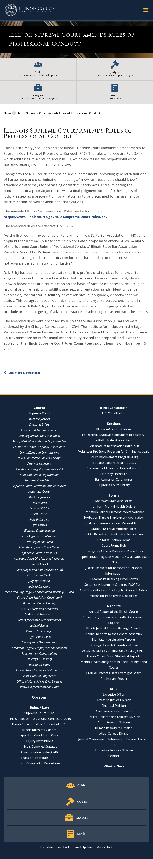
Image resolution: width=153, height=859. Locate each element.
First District (39, 503)
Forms (114, 495)
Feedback (63, 847)
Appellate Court (39, 491)
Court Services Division (114, 722)
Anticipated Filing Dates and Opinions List (39, 441)
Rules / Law (39, 707)
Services (114, 423)
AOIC (114, 689)
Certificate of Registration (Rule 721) (39, 469)
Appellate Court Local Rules (39, 553)
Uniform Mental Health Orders (113, 506)
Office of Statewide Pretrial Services (39, 681)
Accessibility (105, 847)
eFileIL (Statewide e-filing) (114, 440)
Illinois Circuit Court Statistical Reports (114, 656)
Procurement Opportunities (39, 653)
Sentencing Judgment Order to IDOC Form (113, 585)
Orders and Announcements (39, 430)
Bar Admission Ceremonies (114, 479)
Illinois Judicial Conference (39, 676)
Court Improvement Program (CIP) (114, 457)
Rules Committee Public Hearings (39, 458)
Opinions (39, 697)
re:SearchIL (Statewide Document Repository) (113, 435)
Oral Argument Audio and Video (39, 436)
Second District (39, 508)
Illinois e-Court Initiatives (113, 429)
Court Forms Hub (114, 545)
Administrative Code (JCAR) (39, 752)
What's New (114, 766)
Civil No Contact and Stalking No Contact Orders (113, 590)
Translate (46, 847)
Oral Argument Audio (39, 542)
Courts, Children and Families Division (114, 717)
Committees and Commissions (39, 452)
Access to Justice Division (113, 700)
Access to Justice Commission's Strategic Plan (113, 651)
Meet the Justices (39, 419)
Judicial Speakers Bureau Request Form (113, 523)
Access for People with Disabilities (39, 620)
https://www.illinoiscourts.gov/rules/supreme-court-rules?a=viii (57, 216)
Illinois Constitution (113, 408)
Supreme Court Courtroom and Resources (39, 486)
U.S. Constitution (113, 413)
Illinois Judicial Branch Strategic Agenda (113, 628)
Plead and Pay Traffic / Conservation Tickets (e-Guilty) (39, 592)
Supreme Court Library (39, 480)
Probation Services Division (114, 750)
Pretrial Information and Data (39, 687)
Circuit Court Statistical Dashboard (39, 598)
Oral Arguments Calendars (39, 536)
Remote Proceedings (39, 631)
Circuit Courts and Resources (39, 609)
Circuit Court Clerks (39, 575)
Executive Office (114, 694)
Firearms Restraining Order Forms (114, 579)
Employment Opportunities (39, 642)
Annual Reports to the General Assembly (113, 634)
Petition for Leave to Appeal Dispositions (39, 447)
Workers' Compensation (39, 531)
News (7, 113)
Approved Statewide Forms (113, 501)
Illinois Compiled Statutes (39, 747)
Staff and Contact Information (39, 475)
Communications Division (114, 711)
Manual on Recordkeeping (39, 603)
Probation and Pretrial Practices (113, 463)
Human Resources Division (113, 728)
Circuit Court (39, 564)
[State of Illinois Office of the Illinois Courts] (29, 10)
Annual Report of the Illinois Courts (114, 612)
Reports (114, 606)
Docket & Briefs (39, 424)
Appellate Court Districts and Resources (39, 558)
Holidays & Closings (39, 659)
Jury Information (39, 581)
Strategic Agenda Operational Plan (114, 645)
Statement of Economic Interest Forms (114, 468)
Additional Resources (39, 614)
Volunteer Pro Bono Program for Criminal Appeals (113, 451)
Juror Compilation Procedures (39, 763)
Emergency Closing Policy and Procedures (114, 551)
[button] (145, 10)
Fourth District (39, 519)
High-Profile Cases (39, 637)
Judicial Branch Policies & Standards (39, 670)
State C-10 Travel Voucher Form (113, 529)
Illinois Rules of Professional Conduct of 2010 (39, 719)
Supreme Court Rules (39, 713)
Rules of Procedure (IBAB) (39, 758)
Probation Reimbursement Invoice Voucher (114, 512)
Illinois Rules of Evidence (39, 730)
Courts (39, 407)
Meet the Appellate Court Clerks (39, 547)
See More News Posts (24, 373)
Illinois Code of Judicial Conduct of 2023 (39, 724)
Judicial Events (39, 625)
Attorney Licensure (39, 464)
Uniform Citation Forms (113, 540)
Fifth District (39, 525)
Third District (39, 514)
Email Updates (83, 847)
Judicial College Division (113, 733)
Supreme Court (39, 413)
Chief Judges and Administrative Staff (39, 570)
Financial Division (114, 706)
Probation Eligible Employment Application (39, 648)
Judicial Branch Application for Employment (114, 534)
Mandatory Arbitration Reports (114, 639)
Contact (113, 756)
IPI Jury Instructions (39, 741)
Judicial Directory (39, 586)
